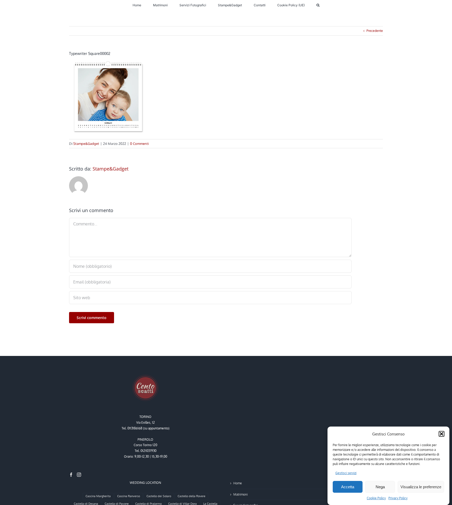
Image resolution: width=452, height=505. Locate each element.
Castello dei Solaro (158, 496)
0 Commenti (139, 143)
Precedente (374, 31)
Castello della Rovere (191, 496)
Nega (380, 487)
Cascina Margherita (98, 496)
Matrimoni (240, 494)
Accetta (347, 487)
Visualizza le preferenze (420, 487)
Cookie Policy (376, 498)
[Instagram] (79, 475)
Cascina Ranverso (128, 496)
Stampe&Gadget (86, 143)
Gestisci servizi (346, 473)
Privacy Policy (398, 498)
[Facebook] (71, 475)
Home (237, 483)
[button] (441, 433)
